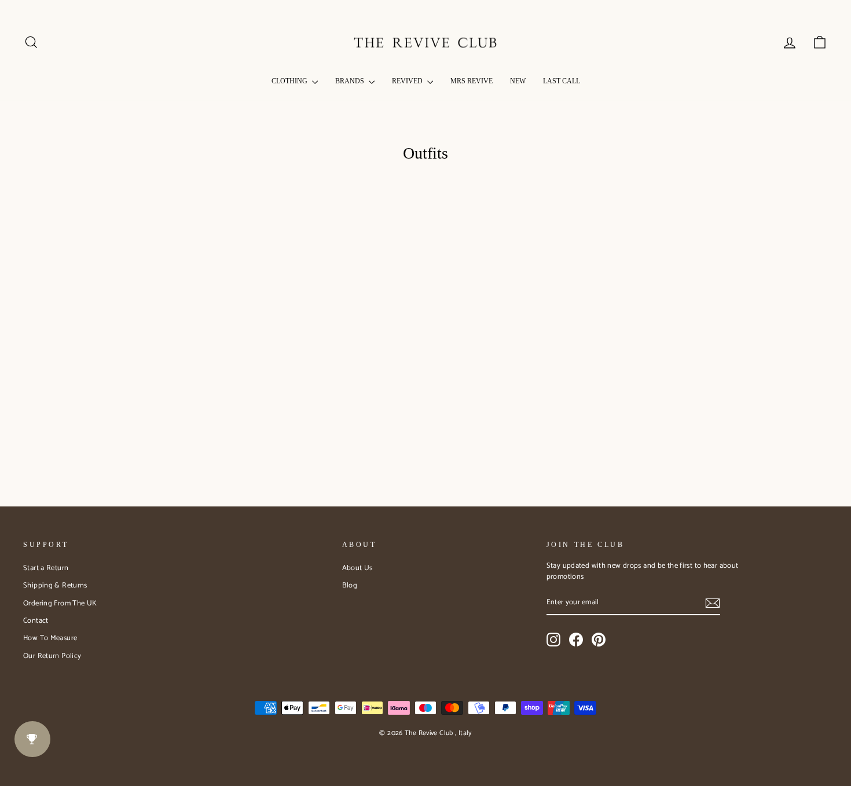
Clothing (290, 81)
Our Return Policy (52, 656)
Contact (36, 621)
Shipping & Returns (55, 585)
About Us (357, 568)
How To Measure (50, 638)
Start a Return (45, 568)
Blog (350, 585)
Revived (408, 81)
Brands (350, 81)
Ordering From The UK (60, 603)
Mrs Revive (471, 81)
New (518, 81)
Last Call (561, 81)
